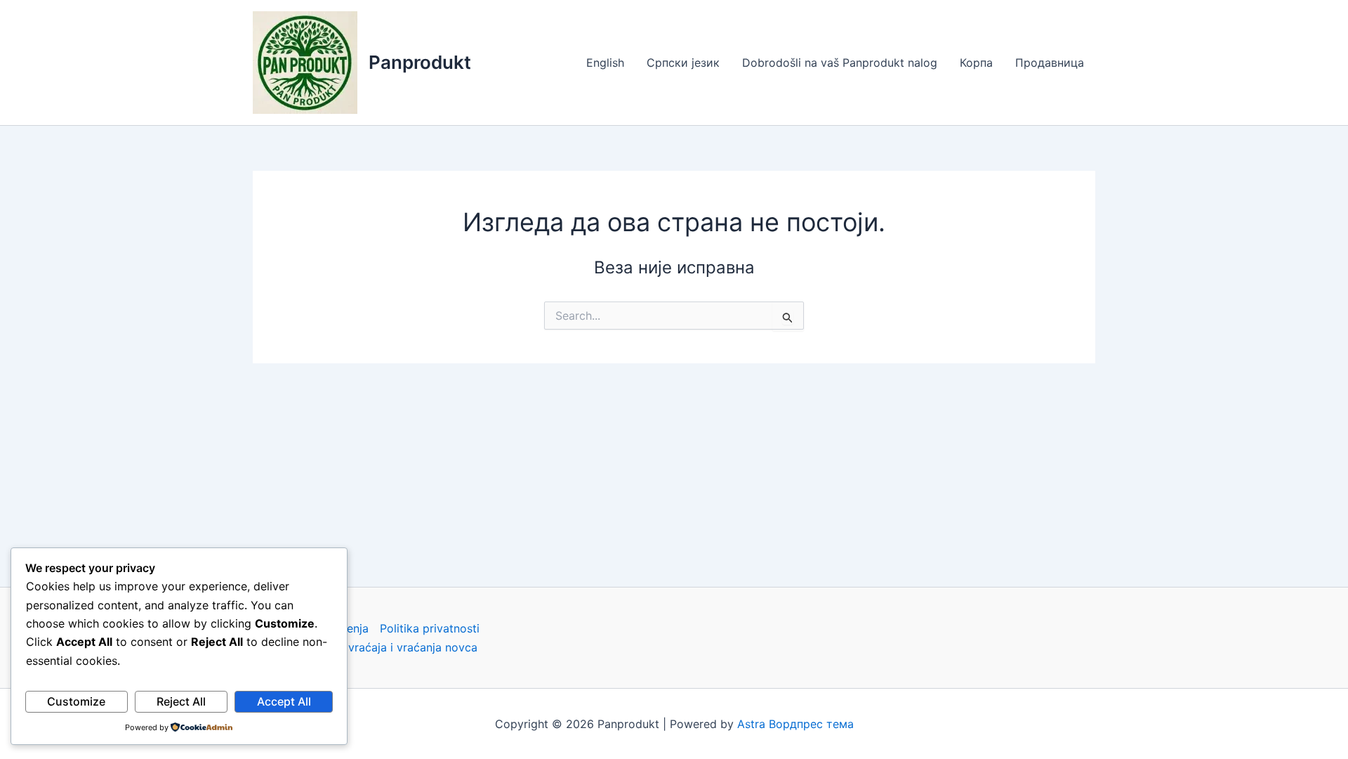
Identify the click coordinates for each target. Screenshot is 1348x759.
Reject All (181, 701)
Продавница (1049, 63)
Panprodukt (420, 62)
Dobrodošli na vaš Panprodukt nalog (839, 63)
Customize (76, 701)
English (605, 63)
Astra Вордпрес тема (795, 724)
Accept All (284, 701)
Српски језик (683, 63)
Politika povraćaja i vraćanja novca (384, 647)
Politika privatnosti (430, 628)
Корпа (976, 63)
